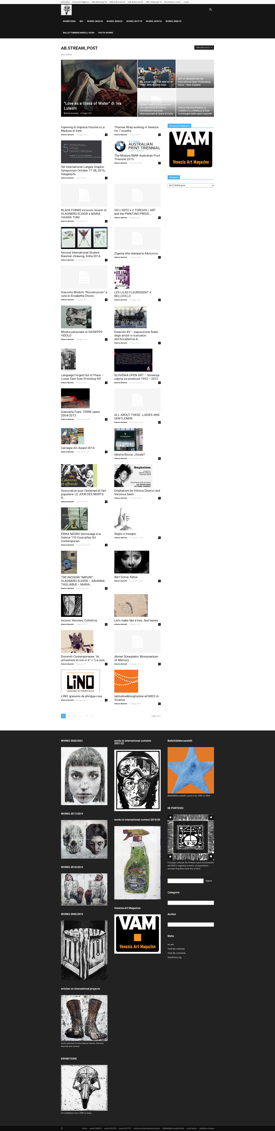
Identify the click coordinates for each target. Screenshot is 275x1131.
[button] (210, 10)
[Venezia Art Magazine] (191, 168)
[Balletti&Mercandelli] (191, 792)
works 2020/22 (114, 21)
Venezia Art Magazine (80, 2)
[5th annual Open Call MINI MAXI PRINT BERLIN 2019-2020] (157, 74)
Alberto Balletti (67, 135)
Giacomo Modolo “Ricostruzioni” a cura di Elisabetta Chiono (84, 294)
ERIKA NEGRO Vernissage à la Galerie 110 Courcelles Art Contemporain (81, 537)
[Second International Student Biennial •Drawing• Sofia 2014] (84, 238)
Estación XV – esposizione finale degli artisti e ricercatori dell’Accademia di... (136, 335)
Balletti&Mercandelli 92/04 (78, 32)
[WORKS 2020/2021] (84, 804)
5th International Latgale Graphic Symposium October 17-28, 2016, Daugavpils (83, 170)
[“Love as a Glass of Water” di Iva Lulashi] (99, 93)
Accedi (171, 944)
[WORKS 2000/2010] (84, 979)
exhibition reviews (206, 1128)
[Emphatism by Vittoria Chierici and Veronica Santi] (137, 475)
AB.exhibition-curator (172, 2)
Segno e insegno (125, 533)
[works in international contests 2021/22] (137, 810)
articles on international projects (147, 1128)
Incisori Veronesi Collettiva (79, 620)
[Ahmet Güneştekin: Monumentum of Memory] (137, 641)
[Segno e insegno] (137, 518)
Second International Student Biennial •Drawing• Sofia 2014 (80, 254)
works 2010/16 (154, 21)
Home (63, 43)
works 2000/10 (173, 21)
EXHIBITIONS (69, 21)
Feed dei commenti (176, 953)
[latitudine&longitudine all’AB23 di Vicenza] (137, 681)
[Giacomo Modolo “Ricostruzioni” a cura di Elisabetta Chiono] (84, 277)
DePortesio (65, 2)
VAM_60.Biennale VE (99, 2)
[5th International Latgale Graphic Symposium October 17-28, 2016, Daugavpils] (84, 151)
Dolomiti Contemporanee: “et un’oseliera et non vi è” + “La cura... (84, 658)
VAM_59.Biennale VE (117, 2)
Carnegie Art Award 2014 (77, 448)
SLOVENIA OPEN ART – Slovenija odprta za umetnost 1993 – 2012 (136, 376)
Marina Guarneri (71, 113)
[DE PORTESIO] (191, 837)
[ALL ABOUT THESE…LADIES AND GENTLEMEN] (137, 399)
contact (186, 2)
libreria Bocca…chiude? (129, 454)
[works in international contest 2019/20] (137, 898)
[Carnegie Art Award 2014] (84, 436)
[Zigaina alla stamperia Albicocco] (137, 238)
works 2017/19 (134, 21)
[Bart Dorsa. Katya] (137, 562)
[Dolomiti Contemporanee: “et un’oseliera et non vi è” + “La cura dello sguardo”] (84, 641)
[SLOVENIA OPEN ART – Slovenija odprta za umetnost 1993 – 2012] (137, 360)
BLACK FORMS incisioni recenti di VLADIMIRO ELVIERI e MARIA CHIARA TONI (84, 213)
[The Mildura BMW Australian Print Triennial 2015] (137, 146)
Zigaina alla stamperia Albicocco (136, 253)
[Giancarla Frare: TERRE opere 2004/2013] (84, 398)
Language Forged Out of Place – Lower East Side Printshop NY (82, 376)
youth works (105, 32)
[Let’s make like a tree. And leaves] (137, 605)
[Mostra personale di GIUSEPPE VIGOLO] (84, 317)
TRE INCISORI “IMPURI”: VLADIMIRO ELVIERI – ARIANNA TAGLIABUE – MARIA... (83, 581)
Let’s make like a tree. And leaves (136, 620)
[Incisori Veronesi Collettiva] (84, 605)
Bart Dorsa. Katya (125, 577)
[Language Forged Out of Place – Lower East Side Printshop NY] (84, 360)
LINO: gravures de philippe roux (81, 696)
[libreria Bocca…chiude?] (137, 439)
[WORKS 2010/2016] (84, 889)
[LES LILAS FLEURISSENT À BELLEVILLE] (137, 277)
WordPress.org (174, 957)
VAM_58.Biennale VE (135, 2)
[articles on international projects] (84, 1018)
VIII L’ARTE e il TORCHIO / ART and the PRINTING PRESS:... (135, 211)
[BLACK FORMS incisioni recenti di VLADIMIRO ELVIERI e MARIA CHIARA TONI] (84, 195)
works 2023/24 (95, 21)
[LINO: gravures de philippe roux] (84, 681)
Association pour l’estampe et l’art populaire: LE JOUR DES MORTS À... (83, 494)
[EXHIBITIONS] (84, 1088)
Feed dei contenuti (176, 948)
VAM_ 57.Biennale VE (154, 2)
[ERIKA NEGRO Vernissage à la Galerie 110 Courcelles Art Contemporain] (84, 518)
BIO (81, 21)
